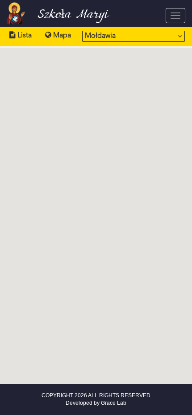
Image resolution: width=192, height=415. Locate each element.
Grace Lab (113, 403)
